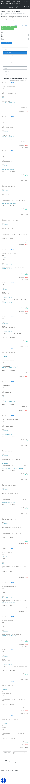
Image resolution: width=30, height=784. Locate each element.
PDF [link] (4, 26)
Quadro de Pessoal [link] (7, 52)
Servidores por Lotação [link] (8, 65)
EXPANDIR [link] (14, 25)
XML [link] (8, 26)
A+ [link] (19, 6)
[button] (6, 43)
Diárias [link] (5, 74)
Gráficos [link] (5, 49)
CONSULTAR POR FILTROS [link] (8, 28)
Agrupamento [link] (6, 71)
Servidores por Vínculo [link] (8, 58)
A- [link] (21, 6)
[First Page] (14, 753)
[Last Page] (21, 753)
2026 (3, 35)
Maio (3, 39)
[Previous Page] (17, 753)
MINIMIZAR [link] (20, 25)
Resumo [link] (5, 68)
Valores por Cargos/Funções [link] (9, 55)
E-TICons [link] (16, 769)
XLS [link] (11, 26)
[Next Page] (19, 753)
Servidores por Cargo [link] (8, 62)
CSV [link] (15, 26)
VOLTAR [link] (26, 25)
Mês (2, 36)
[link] (24, 6)
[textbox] (13, 7)
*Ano (2, 32)
